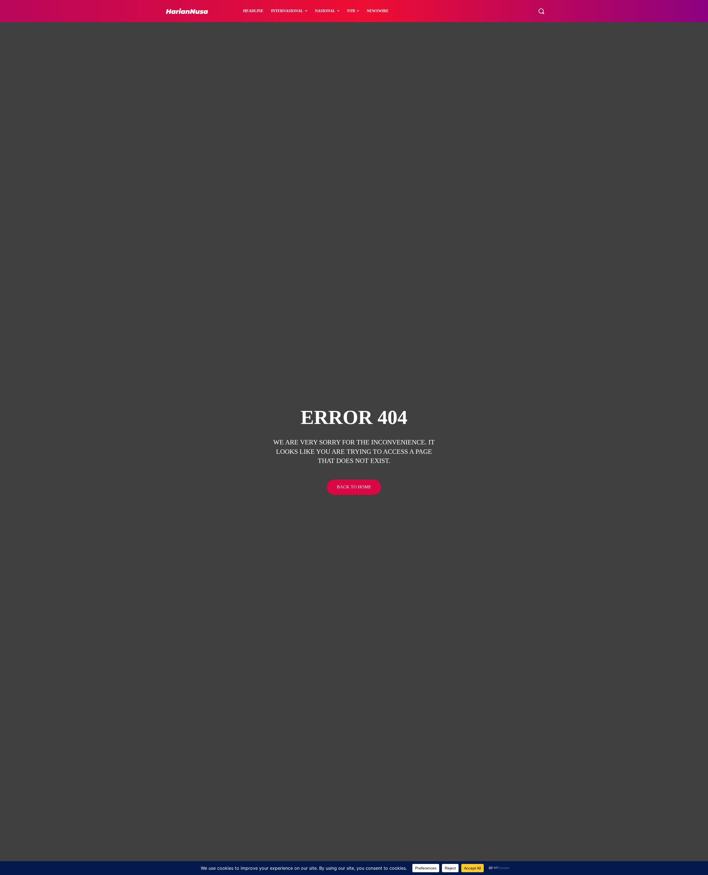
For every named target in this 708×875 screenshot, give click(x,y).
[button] (541, 11)
